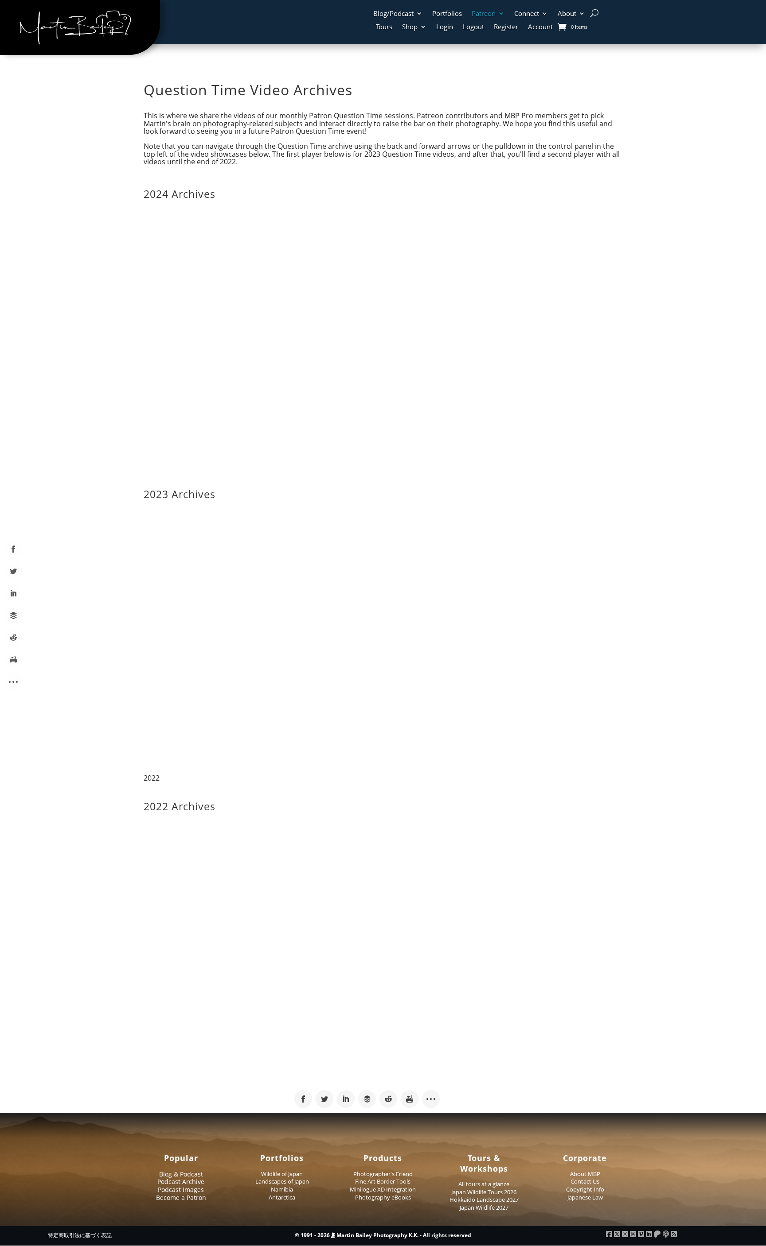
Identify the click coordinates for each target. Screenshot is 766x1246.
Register (506, 27)
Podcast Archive (180, 1181)
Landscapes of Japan (282, 1181)
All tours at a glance (483, 1184)
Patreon (484, 14)
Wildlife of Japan (282, 1174)
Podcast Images (181, 1189)
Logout (473, 27)
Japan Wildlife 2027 (484, 1207)
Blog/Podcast (393, 14)
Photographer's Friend (383, 1174)
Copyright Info (585, 1189)
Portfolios (447, 14)
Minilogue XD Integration (383, 1189)
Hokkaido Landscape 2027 (484, 1199)
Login (444, 27)
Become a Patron (181, 1197)
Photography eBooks (383, 1197)
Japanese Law (585, 1197)
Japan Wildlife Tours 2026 (483, 1192)
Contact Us (585, 1181)
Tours (384, 27)
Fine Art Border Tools (382, 1181)
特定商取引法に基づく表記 (80, 1235)
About (567, 14)
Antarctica (282, 1197)
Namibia (282, 1189)
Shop (410, 27)
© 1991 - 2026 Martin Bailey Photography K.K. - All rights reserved (383, 1235)
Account (540, 27)
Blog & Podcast (181, 1174)
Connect (526, 14)
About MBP (585, 1174)
